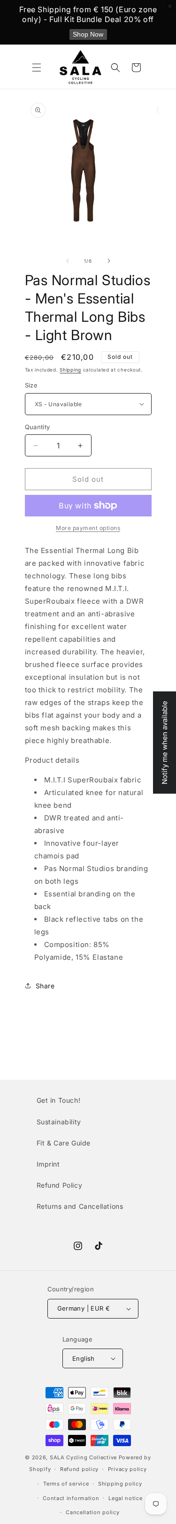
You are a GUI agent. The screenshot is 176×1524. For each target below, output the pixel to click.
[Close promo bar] (170, 6)
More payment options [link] (88, 527)
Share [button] (45, 986)
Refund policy (79, 1469)
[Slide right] (109, 260)
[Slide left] (67, 260)
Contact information (71, 1498)
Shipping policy (120, 1483)
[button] (36, 67)
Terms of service (66, 1483)
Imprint (48, 1164)
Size (31, 385)
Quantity (37, 427)
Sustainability (59, 1122)
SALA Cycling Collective (83, 1457)
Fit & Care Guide (64, 1143)
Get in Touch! (59, 1100)
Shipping (70, 369)
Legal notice (125, 1498)
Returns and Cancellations (80, 1206)
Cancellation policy (92, 1512)
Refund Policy (60, 1185)
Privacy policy (127, 1469)
